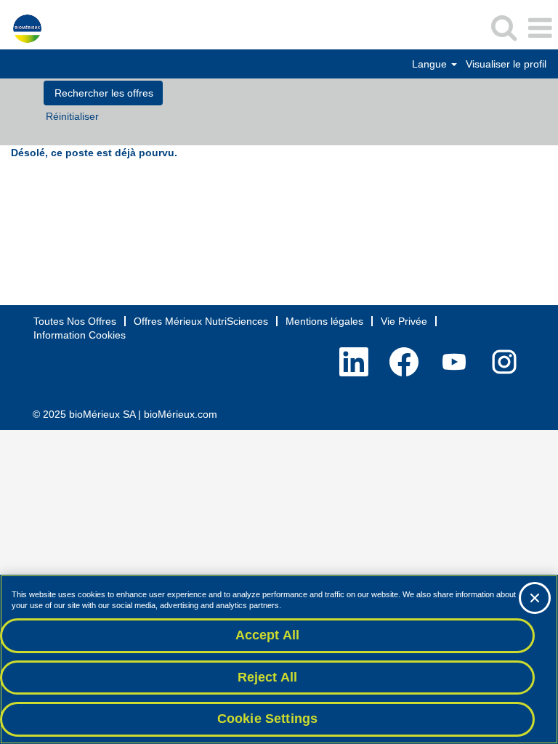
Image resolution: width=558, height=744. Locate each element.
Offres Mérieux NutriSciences (201, 321)
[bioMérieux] (22, 27)
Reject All (268, 677)
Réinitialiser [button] (72, 116)
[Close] (535, 598)
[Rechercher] (503, 27)
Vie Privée (404, 321)
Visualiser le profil (506, 64)
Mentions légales (324, 321)
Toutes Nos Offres (74, 321)
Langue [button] (431, 64)
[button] (540, 28)
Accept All (267, 635)
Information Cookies (79, 335)
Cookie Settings (267, 718)
